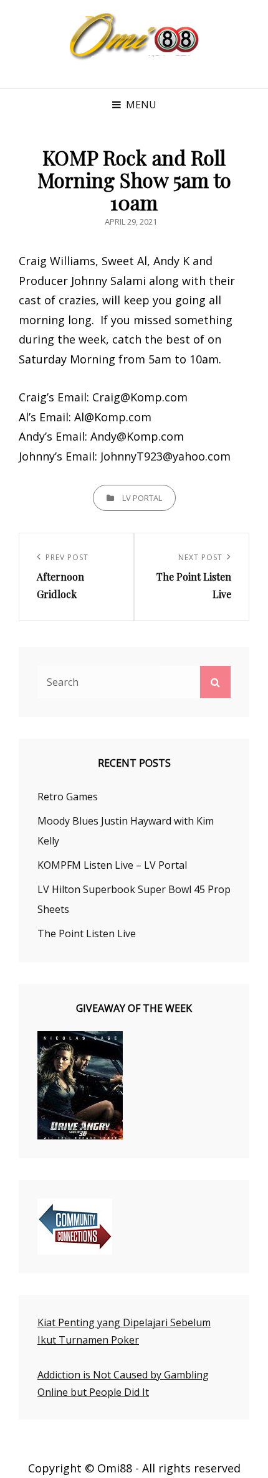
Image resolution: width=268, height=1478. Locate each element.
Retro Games (67, 796)
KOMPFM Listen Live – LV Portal (112, 865)
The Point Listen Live (86, 933)
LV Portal (142, 497)
